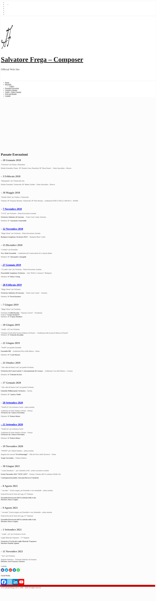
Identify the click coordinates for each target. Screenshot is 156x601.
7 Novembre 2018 (12, 209)
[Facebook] (4, 582)
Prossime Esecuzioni (12, 88)
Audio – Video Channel (13, 92)
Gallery (11, 86)
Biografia (8, 84)
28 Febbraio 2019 (12, 284)
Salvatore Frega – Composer (42, 59)
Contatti (7, 96)
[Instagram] (10, 582)
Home (7, 82)
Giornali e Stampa (11, 90)
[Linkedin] (15, 582)
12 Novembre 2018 (13, 228)
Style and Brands (11, 94)
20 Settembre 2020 (13, 402)
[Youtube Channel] (21, 582)
